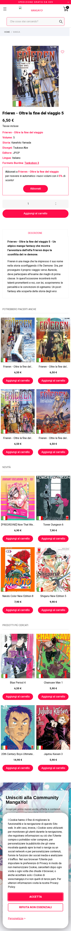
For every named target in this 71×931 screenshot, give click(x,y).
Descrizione (35, 233)
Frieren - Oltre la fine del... (18, 366)
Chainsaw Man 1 (53, 682)
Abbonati (35, 188)
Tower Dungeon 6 (53, 524)
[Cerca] (61, 21)
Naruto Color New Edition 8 (17, 596)
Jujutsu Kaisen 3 (53, 754)
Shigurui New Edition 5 (53, 596)
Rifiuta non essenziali (35, 907)
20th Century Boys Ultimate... (17, 754)
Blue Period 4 (18, 682)
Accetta (35, 896)
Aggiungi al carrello (35, 213)
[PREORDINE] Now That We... (17, 524)
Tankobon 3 (31, 163)
